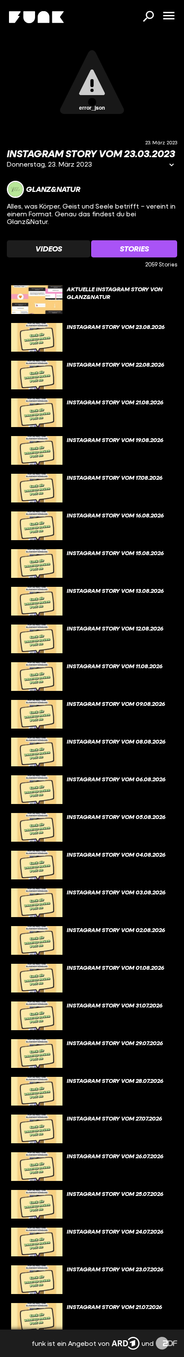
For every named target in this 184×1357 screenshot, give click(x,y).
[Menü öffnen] (168, 16)
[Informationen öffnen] (171, 165)
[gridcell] (92, 299)
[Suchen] (148, 17)
